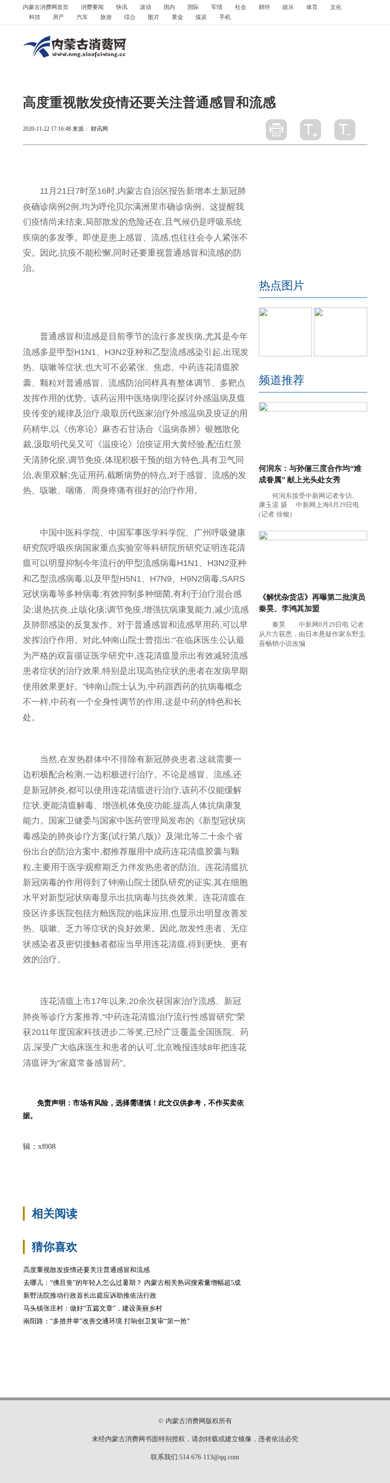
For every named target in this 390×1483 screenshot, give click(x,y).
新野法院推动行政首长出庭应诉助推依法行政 (89, 1295)
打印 (276, 129)
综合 (130, 17)
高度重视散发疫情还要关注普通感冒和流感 (86, 1269)
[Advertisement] (206, 1172)
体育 (312, 7)
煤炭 (201, 17)
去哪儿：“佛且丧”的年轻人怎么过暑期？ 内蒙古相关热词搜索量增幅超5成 (132, 1282)
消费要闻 (92, 7)
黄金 (177, 17)
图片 (153, 17)
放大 (310, 129)
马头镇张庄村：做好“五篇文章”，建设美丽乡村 (92, 1308)
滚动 (145, 7)
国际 (193, 7)
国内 (169, 7)
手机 (225, 17)
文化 (335, 7)
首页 (45, 7)
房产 (58, 17)
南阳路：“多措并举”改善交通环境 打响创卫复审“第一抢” (106, 1321)
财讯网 (99, 128)
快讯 (121, 7)
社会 (240, 7)
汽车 (82, 17)
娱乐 (288, 7)
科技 (34, 17)
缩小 (344, 129)
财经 (264, 7)
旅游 (106, 17)
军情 (217, 7)
